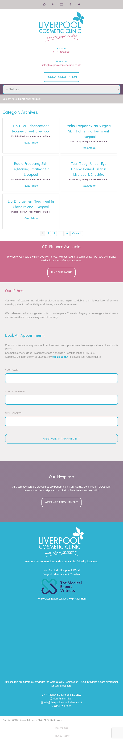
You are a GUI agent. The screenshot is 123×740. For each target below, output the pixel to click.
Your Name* (11, 370)
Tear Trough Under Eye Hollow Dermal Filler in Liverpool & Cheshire (88, 169)
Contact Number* (15, 391)
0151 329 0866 (61, 52)
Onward (76, 233)
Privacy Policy (61, 736)
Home (21, 99)
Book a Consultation (61, 77)
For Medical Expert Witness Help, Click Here (61, 598)
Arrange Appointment (61, 502)
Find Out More (61, 272)
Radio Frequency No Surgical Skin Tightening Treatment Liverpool (88, 131)
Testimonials (61, 728)
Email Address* (13, 413)
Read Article (31, 142)
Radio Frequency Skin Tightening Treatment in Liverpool (31, 169)
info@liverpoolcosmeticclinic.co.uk (61, 65)
